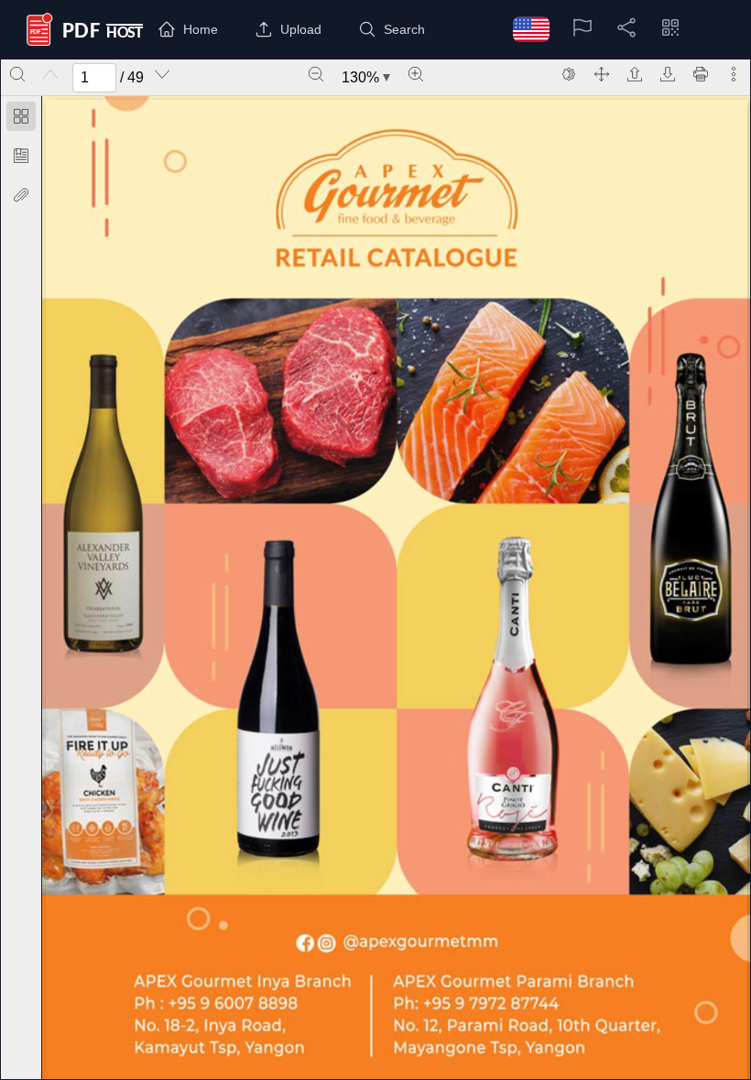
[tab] (21, 119)
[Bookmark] (21, 155)
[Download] (667, 74)
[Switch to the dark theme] (568, 74)
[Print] (700, 74)
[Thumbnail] (21, 116)
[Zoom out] (316, 74)
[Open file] (634, 74)
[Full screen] (601, 74)
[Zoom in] (415, 74)
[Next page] (162, 74)
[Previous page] (50, 74)
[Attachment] (21, 195)
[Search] (17, 74)
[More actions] (733, 74)
